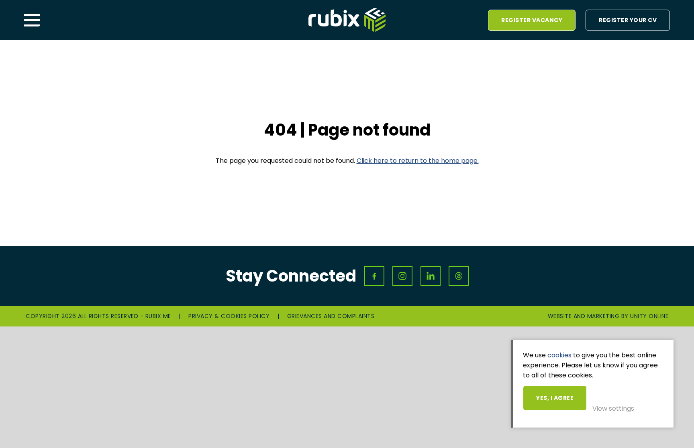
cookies (559, 355)
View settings (613, 408)
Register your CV (628, 20)
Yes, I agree (555, 398)
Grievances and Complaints (331, 316)
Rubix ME (347, 20)
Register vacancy (531, 20)
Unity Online (649, 316)
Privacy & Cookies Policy (228, 316)
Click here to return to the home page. (418, 160)
